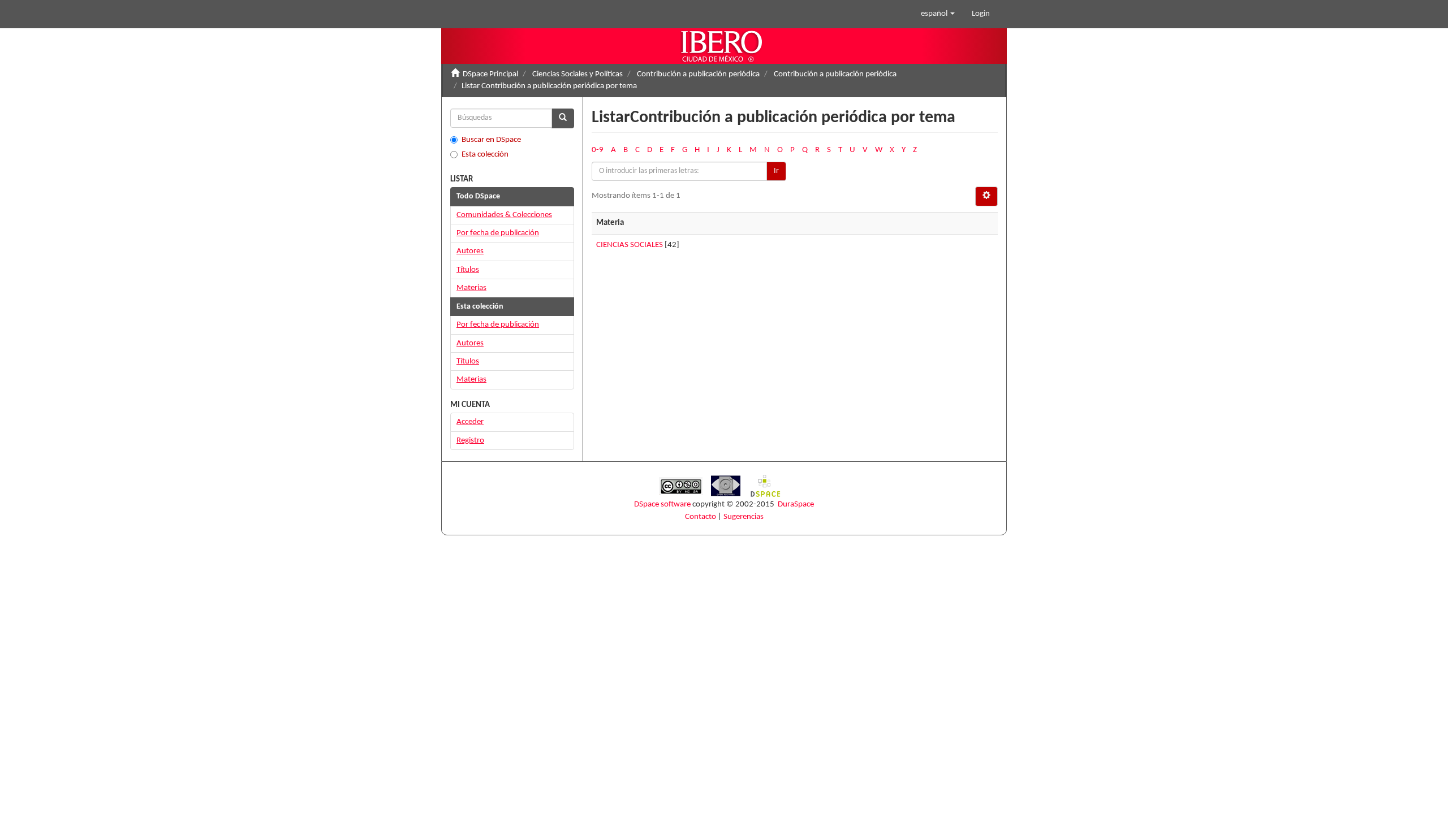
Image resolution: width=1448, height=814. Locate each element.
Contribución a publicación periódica (698, 74)
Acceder (470, 422)
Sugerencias (743, 517)
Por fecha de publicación (497, 233)
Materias (471, 288)
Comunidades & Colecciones (504, 215)
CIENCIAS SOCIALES (629, 245)
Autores (470, 251)
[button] (937, 14)
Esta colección (485, 154)
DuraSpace (796, 504)
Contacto (700, 517)
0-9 (598, 150)
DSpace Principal (490, 74)
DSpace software (662, 504)
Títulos (467, 270)
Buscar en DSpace (491, 140)
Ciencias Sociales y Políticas (577, 74)
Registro (470, 440)
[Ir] (562, 118)
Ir (776, 171)
